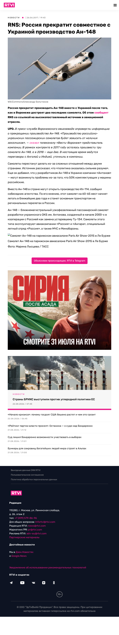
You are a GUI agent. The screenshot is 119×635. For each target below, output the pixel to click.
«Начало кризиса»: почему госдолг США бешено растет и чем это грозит (52, 414)
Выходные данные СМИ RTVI (25, 470)
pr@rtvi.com (35, 529)
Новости (14, 18)
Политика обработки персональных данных (34, 479)
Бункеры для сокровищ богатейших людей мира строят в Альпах (47, 448)
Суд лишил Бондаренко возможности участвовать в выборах (45, 437)
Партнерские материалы (24, 537)
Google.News (18, 555)
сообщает (101, 112)
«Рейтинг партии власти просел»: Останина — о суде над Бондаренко (50, 425)
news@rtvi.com (37, 525)
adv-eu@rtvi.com (36, 533)
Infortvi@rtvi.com (45, 521)
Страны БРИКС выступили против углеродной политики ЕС (54, 399)
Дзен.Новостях (24, 552)
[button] (115, 5)
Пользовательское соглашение (27, 475)
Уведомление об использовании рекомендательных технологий (47, 567)
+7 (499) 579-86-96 (26, 518)
